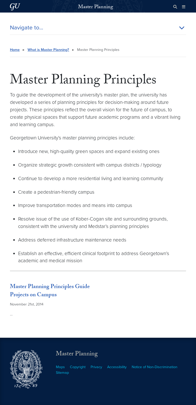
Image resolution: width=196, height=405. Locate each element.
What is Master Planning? (48, 50)
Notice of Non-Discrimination (154, 367)
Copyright (77, 367)
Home (15, 50)
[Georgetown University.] (15, 6)
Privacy (96, 367)
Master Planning (95, 7)
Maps (60, 367)
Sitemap (62, 372)
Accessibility (117, 367)
